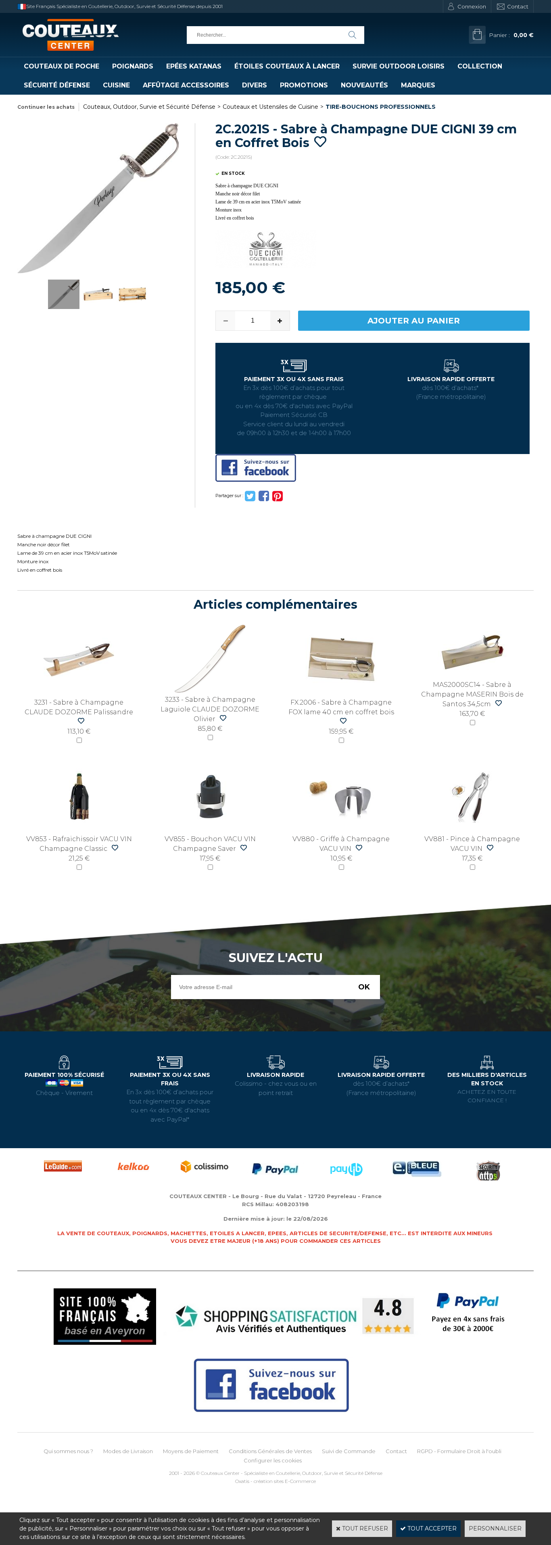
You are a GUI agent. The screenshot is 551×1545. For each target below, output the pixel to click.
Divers (254, 85)
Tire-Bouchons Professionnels (381, 106)
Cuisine (116, 85)
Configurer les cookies (273, 1460)
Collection (479, 66)
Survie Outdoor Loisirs (399, 66)
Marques (418, 85)
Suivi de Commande (349, 1451)
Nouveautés (364, 85)
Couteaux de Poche (61, 66)
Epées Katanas (193, 66)
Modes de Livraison (128, 1451)
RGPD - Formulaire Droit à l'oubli (459, 1451)
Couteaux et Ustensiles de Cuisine (270, 106)
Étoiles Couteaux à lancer (287, 66)
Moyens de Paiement (191, 1451)
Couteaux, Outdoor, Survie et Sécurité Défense (149, 106)
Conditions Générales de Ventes (270, 1451)
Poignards (132, 66)
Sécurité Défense (57, 85)
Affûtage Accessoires (186, 85)
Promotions (304, 85)
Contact (517, 6)
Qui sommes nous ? (68, 1451)
